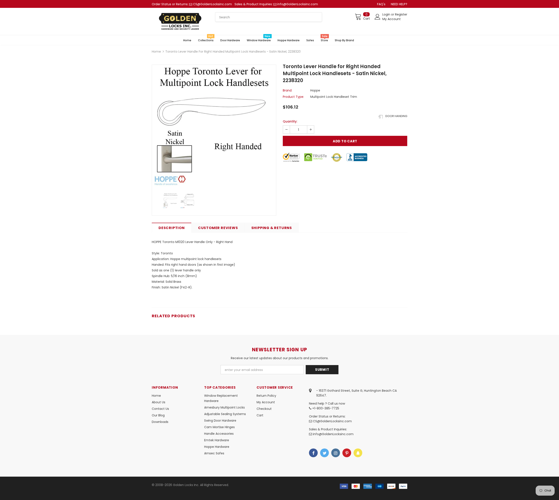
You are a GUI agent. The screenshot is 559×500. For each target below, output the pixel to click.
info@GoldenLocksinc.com (297, 4)
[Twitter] (324, 452)
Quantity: (290, 121)
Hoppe (315, 90)
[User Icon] (377, 17)
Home (156, 51)
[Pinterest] (346, 452)
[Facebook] (313, 452)
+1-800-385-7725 (325, 408)
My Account (391, 19)
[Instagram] (335, 452)
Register (401, 14)
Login (386, 14)
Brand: (287, 90)
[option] (214, 127)
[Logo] (180, 21)
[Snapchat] (358, 452)
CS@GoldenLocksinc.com (212, 4)
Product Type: (293, 97)
